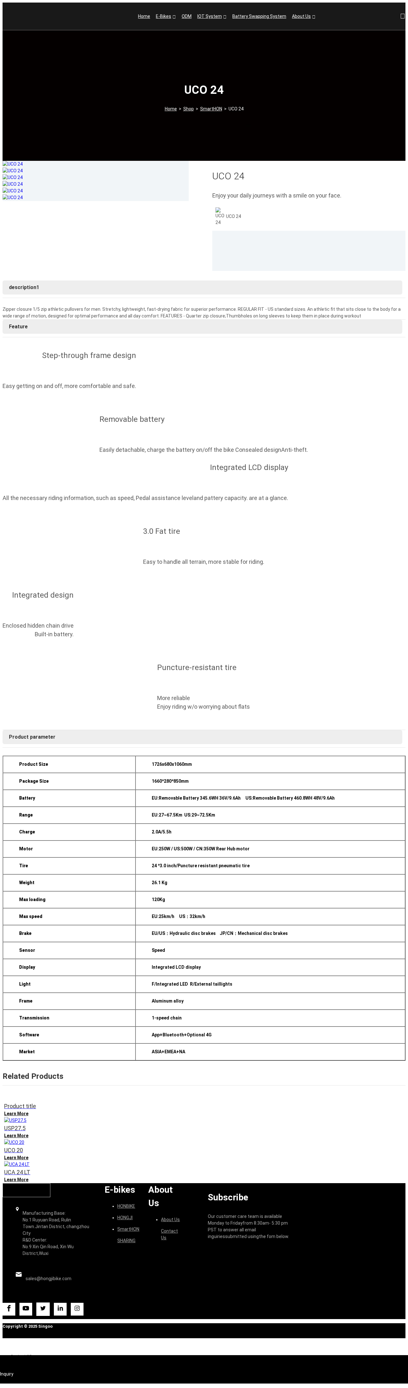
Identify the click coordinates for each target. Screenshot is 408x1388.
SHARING (126, 1240)
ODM (187, 16)
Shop (188, 108)
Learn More (16, 1113)
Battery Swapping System (259, 16)
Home (144, 16)
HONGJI (125, 1217)
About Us (301, 16)
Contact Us (169, 1234)
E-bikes (163, 16)
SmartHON (211, 108)
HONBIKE (126, 1206)
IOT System (209, 16)
